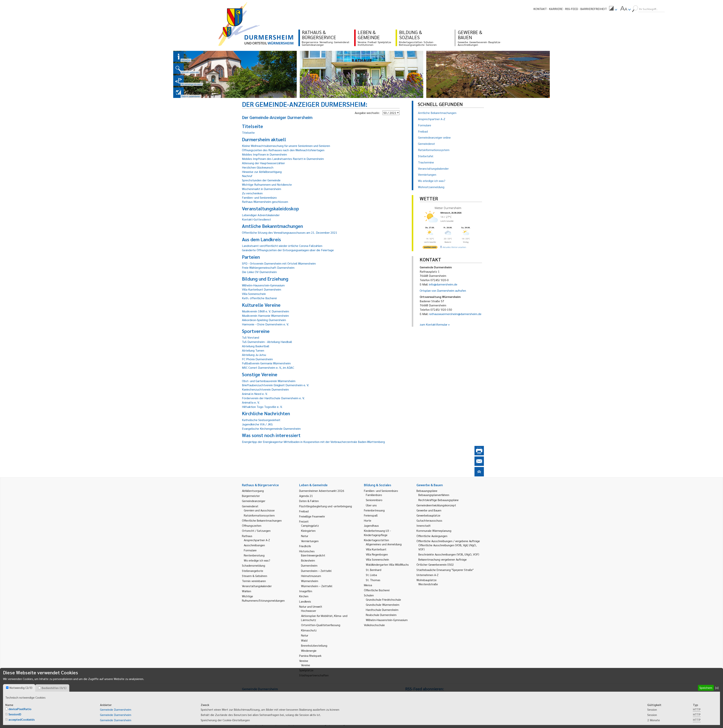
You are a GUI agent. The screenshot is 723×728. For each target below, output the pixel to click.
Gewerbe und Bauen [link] (428, 510)
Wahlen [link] (246, 591)
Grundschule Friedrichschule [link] (383, 599)
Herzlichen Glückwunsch (257, 167)
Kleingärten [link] (308, 531)
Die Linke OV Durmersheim (259, 272)
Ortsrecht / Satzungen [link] (256, 531)
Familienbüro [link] (374, 495)
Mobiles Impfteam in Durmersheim (264, 154)
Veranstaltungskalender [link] (257, 586)
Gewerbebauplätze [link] (428, 515)
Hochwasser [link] (308, 611)
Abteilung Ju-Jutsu (254, 355)
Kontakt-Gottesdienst (256, 219)
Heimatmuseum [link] (311, 576)
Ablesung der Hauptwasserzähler (263, 163)
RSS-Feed (571, 9)
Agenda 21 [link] (306, 496)
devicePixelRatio (19, 709)
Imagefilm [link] (305, 591)
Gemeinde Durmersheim (115, 709)
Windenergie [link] (309, 650)
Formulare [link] (250, 550)
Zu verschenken (252, 193)
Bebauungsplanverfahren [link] (433, 495)
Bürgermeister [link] (251, 496)
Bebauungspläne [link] (426, 491)
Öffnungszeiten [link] (251, 525)
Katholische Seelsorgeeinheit (261, 420)
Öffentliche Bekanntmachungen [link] (262, 520)
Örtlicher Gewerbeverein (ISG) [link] (435, 564)
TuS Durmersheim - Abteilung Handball (267, 342)
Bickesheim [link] (308, 560)
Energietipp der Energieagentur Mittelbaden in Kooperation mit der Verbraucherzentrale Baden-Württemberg (313, 442)
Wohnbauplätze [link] (426, 580)
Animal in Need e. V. (255, 394)
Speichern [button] (705, 688)
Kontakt (540, 9)
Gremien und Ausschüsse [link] (259, 510)
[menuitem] (613, 9)
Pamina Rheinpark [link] (310, 656)
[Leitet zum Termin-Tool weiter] (178, 92)
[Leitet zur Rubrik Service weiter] (178, 80)
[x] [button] (716, 688)
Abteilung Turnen (253, 350)
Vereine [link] (305, 665)
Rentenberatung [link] (254, 555)
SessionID (14, 714)
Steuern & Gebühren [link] (254, 576)
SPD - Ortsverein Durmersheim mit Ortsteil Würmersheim (279, 263)
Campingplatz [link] (310, 525)
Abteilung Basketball (255, 346)
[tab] (19, 688)
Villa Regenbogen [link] (377, 554)
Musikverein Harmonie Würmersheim (265, 315)
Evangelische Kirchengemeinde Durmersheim (271, 428)
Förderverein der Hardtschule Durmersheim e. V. (273, 398)
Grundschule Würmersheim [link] (382, 605)
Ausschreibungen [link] (254, 545)
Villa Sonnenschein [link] (377, 559)
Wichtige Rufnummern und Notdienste (267, 184)
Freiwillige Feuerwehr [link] (312, 516)
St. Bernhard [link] (373, 570)
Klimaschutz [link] (309, 630)
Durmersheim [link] (309, 565)
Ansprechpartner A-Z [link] (257, 540)
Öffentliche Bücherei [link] (377, 590)
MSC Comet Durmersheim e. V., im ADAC (268, 367)
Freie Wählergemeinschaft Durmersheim (268, 267)
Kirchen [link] (303, 596)
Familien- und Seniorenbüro (259, 197)
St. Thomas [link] (373, 580)
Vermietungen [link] (310, 541)
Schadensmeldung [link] (253, 565)
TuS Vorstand (250, 337)
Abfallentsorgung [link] (253, 491)
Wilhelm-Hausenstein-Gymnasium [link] (387, 620)
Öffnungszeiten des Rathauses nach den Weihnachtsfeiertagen (283, 150)
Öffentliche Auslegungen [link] (431, 536)
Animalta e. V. (251, 402)
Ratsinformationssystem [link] (259, 515)
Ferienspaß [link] (371, 515)
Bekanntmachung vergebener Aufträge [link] (442, 559)
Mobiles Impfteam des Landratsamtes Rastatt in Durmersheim (283, 159)
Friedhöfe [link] (305, 546)
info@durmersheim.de (443, 284)
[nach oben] (479, 475)
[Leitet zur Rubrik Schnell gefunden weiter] (178, 68)
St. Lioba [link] (371, 575)
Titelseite (248, 132)
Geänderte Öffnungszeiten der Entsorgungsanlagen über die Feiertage (288, 250)
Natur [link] (304, 536)
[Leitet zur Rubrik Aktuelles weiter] (178, 56)
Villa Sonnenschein (254, 294)
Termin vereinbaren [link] (254, 581)
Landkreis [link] (305, 601)
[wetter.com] (430, 247)
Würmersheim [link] (309, 581)
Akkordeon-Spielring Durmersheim (264, 320)
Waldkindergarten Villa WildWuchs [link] (387, 564)
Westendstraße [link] (428, 584)
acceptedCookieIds (21, 719)
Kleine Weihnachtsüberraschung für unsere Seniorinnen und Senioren (286, 146)
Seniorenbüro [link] (374, 500)
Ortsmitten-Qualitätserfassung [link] (320, 625)
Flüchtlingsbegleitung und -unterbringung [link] (325, 506)
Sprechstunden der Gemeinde (261, 180)
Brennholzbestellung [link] (314, 645)
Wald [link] (304, 640)
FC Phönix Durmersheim (257, 359)
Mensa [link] (368, 585)
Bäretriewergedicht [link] (313, 555)
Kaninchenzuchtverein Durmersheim (265, 389)
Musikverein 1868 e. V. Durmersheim (265, 311)
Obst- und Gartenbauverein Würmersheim (268, 381)
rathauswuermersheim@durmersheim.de (455, 314)
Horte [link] (367, 520)
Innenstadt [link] (423, 525)
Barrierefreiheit (593, 9)
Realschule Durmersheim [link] (381, 615)
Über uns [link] (371, 505)
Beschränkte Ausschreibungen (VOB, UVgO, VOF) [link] (448, 554)
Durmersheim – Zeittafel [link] (316, 571)
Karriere (556, 9)
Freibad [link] (304, 511)
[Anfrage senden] (479, 465)
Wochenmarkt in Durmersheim (261, 189)
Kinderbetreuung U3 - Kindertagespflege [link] (377, 533)
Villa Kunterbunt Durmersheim (261, 289)
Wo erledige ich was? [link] (257, 560)
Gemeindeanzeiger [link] (253, 501)
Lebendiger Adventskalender (261, 215)
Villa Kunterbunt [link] (376, 549)
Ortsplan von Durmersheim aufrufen (443, 290)
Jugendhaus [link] (371, 525)
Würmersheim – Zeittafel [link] (316, 586)
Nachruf (247, 176)
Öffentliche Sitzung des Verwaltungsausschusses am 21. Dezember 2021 (289, 232)
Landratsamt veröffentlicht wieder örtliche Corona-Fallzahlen (282, 246)
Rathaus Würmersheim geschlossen (265, 202)
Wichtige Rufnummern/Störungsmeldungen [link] (263, 598)
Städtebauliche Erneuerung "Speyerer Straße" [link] (445, 570)
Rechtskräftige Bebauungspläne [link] (438, 500)
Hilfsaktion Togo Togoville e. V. (262, 407)
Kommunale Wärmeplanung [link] (433, 531)
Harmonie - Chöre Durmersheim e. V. (265, 324)
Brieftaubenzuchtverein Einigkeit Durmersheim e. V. (275, 385)
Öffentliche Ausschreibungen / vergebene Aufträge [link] (448, 541)
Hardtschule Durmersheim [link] (382, 610)
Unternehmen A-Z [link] (427, 575)
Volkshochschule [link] (374, 625)
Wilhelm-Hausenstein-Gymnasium (263, 285)
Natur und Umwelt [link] (310, 606)
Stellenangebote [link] (252, 571)
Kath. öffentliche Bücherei (259, 298)
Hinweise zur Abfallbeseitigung (262, 172)
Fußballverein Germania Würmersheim (266, 363)
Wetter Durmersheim (448, 208)
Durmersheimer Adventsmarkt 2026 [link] (321, 491)
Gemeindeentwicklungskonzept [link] (436, 505)
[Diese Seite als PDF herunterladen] (479, 454)
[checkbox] (7, 687)
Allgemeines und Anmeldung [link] (384, 544)
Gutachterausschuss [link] (429, 520)
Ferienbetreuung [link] (374, 510)
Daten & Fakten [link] (309, 501)
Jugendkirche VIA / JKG (257, 424)
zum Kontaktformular (433, 324)
